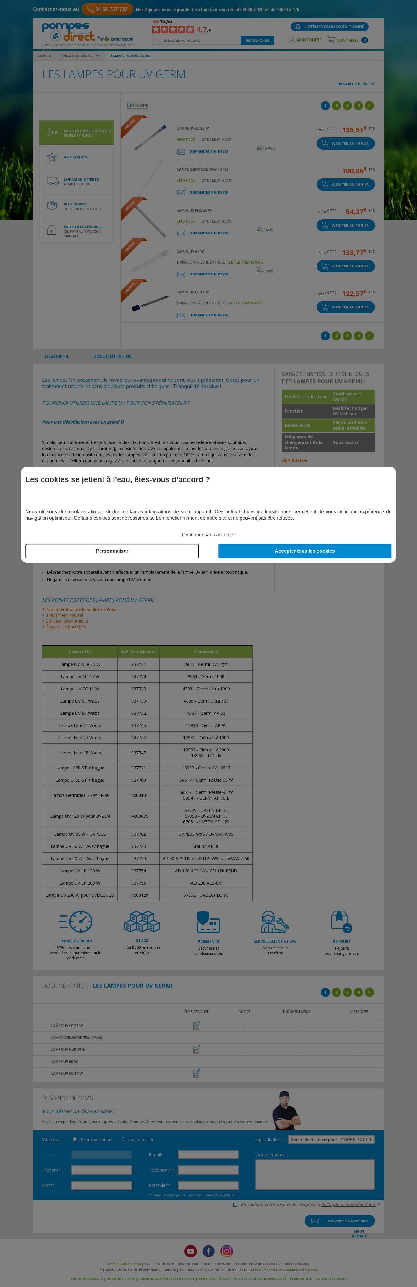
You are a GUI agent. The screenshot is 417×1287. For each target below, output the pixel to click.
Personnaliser (112, 551)
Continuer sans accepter (208, 534)
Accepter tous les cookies (305, 551)
